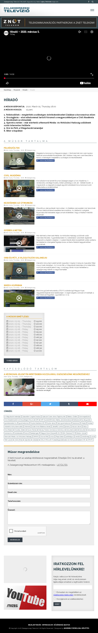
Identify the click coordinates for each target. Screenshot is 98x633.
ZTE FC (90, 440)
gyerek (88, 420)
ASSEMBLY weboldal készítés (76, 628)
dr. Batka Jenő (59, 420)
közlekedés (19, 433)
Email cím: (12, 492)
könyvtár (82, 430)
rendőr (77, 436)
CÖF (36, 420)
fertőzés (76, 420)
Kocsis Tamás (31, 430)
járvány (67, 426)
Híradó (24, 90)
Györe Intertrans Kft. (38, 423)
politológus (69, 436)
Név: (10, 475)
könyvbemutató (71, 430)
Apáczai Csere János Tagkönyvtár (53, 416)
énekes (68, 420)
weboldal (35, 440)
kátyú (85, 426)
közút (27, 433)
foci (82, 420)
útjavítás (27, 440)
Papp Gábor (60, 436)
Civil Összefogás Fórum (25, 420)
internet (27, 426)
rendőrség (85, 436)
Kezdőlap (7, 90)
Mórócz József (81, 433)
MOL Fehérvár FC (68, 433)
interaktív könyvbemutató (13, 426)
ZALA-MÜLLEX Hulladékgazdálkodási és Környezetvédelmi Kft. (63, 440)
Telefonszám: (14, 501)
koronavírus (9, 433)
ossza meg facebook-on (47, 160)
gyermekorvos (24, 423)
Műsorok (17, 90)
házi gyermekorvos (64, 423)
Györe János (51, 423)
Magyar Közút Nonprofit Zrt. (50, 433)
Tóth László (8, 440)
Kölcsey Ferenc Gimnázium (48, 430)
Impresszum (47, 625)
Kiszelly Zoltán (20, 430)
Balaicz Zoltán (72, 416)
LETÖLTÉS (62, 465)
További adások (11, 361)
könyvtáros (91, 430)
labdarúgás (35, 433)
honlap (90, 423)
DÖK (50, 420)
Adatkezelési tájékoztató (63, 595)
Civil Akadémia (10, 420)
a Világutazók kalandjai (13, 416)
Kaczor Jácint (76, 426)
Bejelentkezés (34, 625)
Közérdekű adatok (62, 625)
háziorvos (76, 423)
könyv (62, 430)
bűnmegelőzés (84, 416)
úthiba (20, 440)
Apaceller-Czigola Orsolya (31, 416)
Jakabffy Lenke (57, 426)
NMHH (36, 436)
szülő (93, 436)
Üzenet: (11, 510)
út (15, 440)
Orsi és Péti (44, 436)
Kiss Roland (9, 430)
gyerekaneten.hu (11, 423)
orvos (52, 436)
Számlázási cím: (15, 483)
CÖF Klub (43, 420)
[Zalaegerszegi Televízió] (16, 9)
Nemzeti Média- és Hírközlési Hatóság (18, 436)
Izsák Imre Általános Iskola (41, 426)
